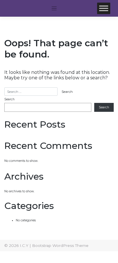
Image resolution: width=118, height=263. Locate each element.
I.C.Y (24, 245)
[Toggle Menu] (103, 8)
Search (9, 99)
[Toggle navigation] (54, 8)
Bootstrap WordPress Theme (60, 245)
